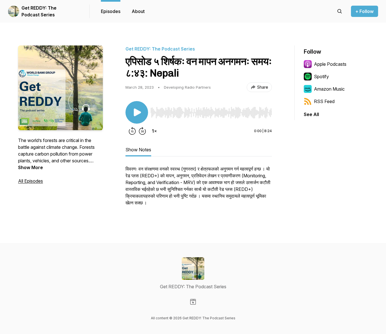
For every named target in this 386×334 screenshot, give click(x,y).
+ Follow (364, 11)
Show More (30, 167)
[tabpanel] (198, 188)
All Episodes (30, 181)
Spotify (321, 76)
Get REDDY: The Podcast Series (39, 11)
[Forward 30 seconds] (142, 131)
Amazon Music (329, 89)
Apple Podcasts (330, 64)
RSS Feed (324, 101)
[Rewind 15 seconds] (132, 131)
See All (311, 114)
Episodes (110, 11)
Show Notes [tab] (138, 149)
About (138, 11)
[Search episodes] (339, 11)
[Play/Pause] (136, 112)
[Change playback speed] (154, 131)
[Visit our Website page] (193, 302)
